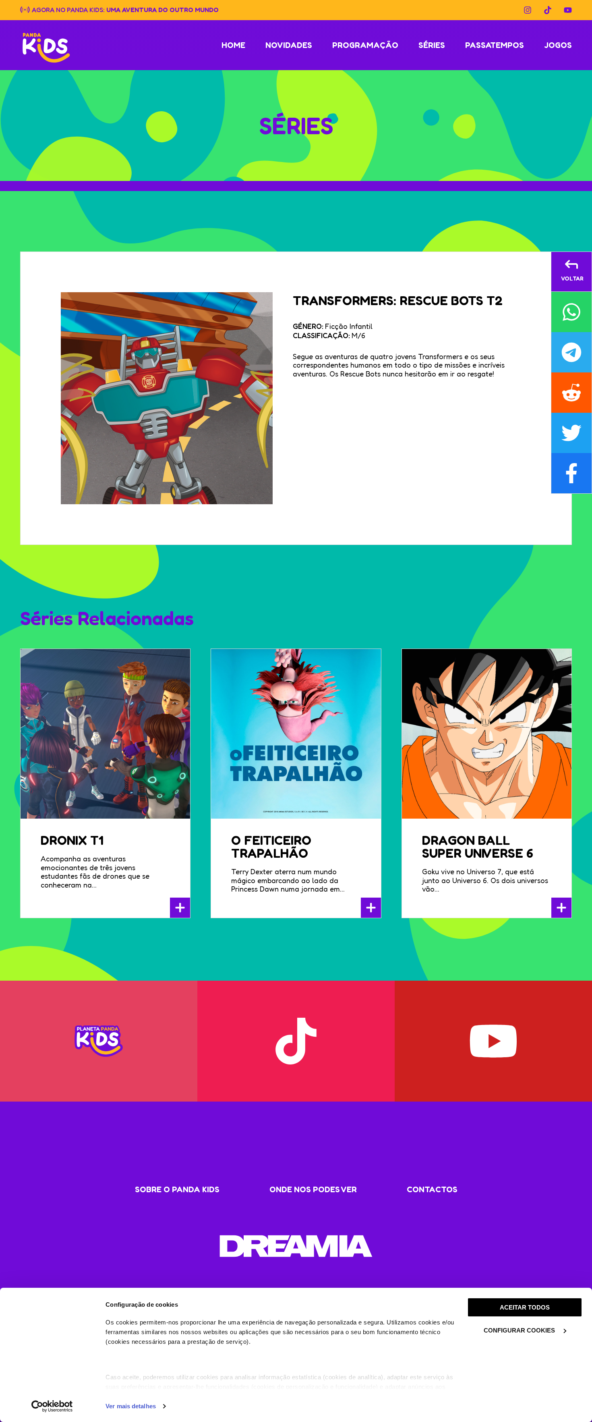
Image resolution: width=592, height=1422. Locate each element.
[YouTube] (568, 10)
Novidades (288, 45)
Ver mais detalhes (131, 1406)
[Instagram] (528, 10)
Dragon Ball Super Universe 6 (477, 846)
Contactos (432, 1189)
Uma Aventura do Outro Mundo (162, 9)
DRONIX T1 (72, 840)
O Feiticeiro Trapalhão (271, 846)
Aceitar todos (525, 1307)
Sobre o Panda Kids (177, 1189)
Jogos (558, 45)
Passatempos (494, 45)
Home (233, 45)
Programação (365, 45)
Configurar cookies (520, 1330)
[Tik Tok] (548, 10)
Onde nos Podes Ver (313, 1189)
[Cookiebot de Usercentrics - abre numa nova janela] (52, 1406)
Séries (431, 45)
